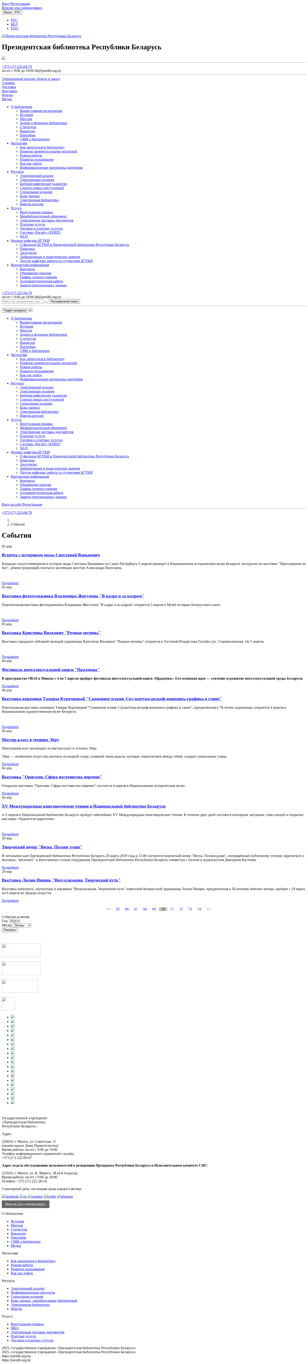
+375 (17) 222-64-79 (17, 67)
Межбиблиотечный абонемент (43, 216)
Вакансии (27, 131)
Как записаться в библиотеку (42, 147)
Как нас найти (31, 163)
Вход (6, 4)
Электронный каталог (37, 176)
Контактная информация (30, 265)
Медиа (16, 1245)
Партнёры (27, 135)
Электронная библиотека (39, 200)
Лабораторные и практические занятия (50, 257)
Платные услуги (32, 224)
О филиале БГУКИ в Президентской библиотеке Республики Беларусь (74, 245)
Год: (5, 921)
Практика (27, 249)
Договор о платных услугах (41, 228)
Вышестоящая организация (41, 111)
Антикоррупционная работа (41, 281)
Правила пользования (36, 159)
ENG (14, 28)
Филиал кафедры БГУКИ (30, 240)
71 (172, 909)
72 (181, 909)
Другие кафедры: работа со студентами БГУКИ (56, 261)
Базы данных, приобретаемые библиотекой (44, 1300)
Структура (28, 127)
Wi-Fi (24, 236)
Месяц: (7, 925)
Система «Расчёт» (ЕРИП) (40, 232)
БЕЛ (14, 24)
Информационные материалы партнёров (51, 167)
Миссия (26, 119)
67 (136, 909)
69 (154, 909)
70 (163, 909)
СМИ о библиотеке (35, 139)
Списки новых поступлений (42, 188)
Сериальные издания (36, 192)
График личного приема (38, 277)
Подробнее (10, 583)
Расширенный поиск (64, 301)
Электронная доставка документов (47, 220)
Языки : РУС (12, 12)
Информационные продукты (33, 1292)
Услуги (16, 208)
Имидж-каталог (32, 204)
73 (190, 909)
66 (127, 909)
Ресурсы (17, 172)
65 (118, 909)
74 (199, 909)
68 (145, 909)
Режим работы (31, 155)
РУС (14, 20)
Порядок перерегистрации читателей (48, 151)
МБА (15, 1328)
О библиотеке (21, 107)
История (26, 115)
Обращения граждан (35, 273)
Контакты (27, 269)
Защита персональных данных (43, 285)
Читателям (19, 143)
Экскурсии (28, 253)
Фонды (16, 1309)
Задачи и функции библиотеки (43, 123)
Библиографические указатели (43, 184)
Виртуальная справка (36, 212)
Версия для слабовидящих (22, 8)
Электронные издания (37, 180)
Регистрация (20, 4)
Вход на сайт (12, 504)
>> (208, 909)
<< (109, 909)
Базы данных (30, 196)
